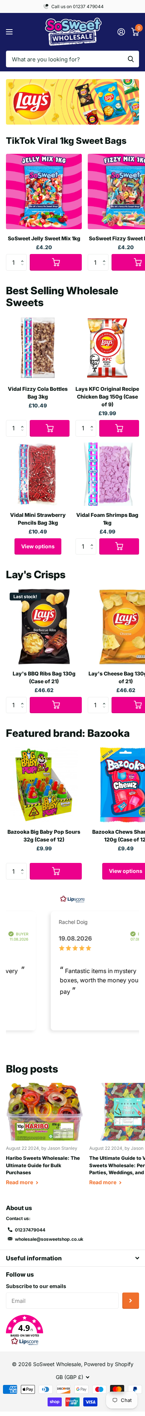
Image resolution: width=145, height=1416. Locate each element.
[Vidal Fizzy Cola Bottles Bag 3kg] (38, 348)
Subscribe (130, 1301)
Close (72, 1258)
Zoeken (131, 59)
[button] (23, 256)
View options (38, 546)
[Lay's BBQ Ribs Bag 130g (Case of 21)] (44, 626)
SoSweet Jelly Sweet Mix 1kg (44, 238)
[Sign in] (121, 32)
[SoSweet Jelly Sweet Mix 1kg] (44, 191)
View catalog (10, 32)
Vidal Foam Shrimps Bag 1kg (107, 519)
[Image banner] (72, 101)
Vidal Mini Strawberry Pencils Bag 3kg (38, 519)
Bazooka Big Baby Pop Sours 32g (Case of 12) (43, 836)
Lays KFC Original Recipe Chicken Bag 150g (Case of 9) (107, 396)
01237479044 (30, 1230)
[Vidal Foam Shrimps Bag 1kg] (107, 474)
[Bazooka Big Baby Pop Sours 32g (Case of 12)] (44, 785)
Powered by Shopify (108, 1364)
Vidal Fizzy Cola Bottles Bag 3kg (38, 393)
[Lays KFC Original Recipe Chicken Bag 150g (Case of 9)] (107, 348)
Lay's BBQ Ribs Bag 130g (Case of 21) (44, 677)
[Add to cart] (56, 262)
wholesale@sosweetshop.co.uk (49, 1239)
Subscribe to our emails (36, 1286)
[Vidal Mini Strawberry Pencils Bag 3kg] (38, 474)
